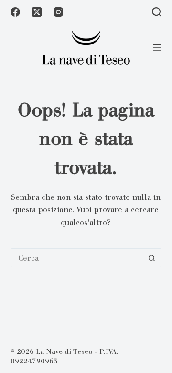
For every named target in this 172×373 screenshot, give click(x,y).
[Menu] (157, 48)
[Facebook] (15, 12)
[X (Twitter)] (37, 12)
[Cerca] (156, 12)
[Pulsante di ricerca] (151, 257)
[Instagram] (58, 12)
